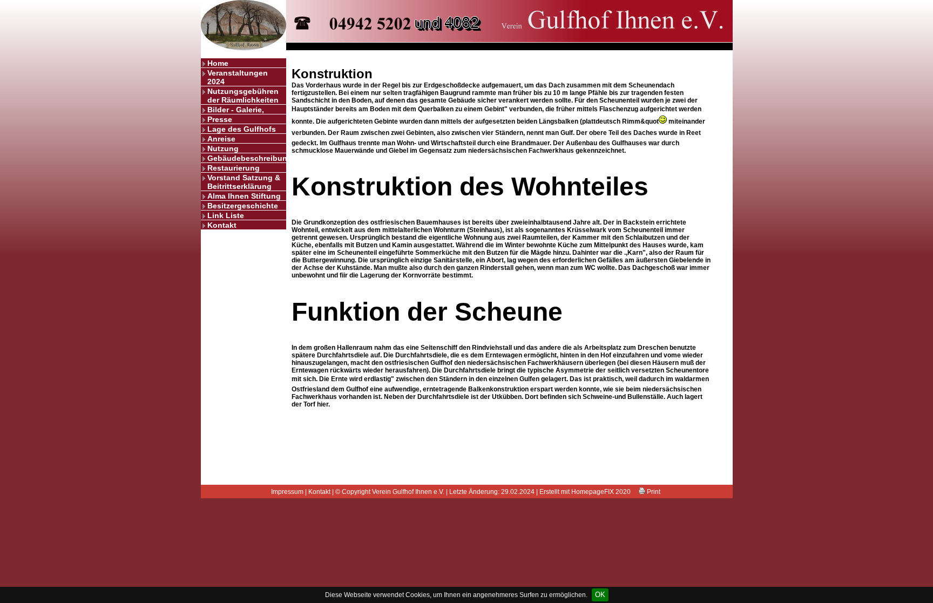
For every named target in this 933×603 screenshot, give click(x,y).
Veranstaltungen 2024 (237, 77)
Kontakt (221, 225)
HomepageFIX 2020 (601, 492)
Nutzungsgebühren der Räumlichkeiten (243, 95)
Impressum (287, 492)
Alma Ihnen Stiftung (244, 196)
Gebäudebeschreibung (246, 158)
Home (217, 63)
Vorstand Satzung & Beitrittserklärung (243, 182)
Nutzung (223, 148)
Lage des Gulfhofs (241, 129)
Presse (219, 119)
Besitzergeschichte (242, 205)
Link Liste (225, 215)
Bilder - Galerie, (235, 109)
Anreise (221, 138)
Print (652, 492)
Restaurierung (233, 168)
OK (600, 595)
